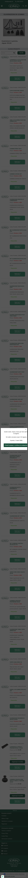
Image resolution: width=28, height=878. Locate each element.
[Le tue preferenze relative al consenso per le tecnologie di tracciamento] (2, 876)
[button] (25, 429)
